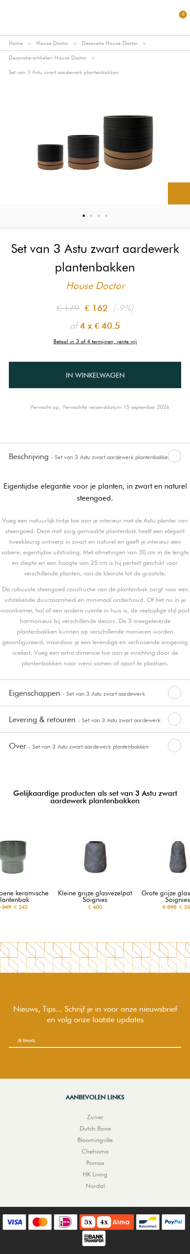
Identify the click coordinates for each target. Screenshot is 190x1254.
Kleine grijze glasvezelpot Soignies (95, 896)
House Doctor (52, 43)
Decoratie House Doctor (110, 43)
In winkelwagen (95, 375)
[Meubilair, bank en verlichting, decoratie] (95, 18)
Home (16, 43)
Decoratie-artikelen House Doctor (48, 57)
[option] (95, 141)
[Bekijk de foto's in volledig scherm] (179, 193)
